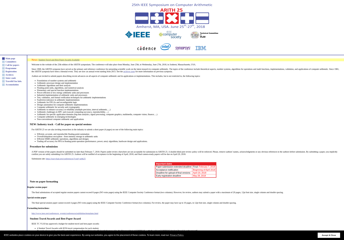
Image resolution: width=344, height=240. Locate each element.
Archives (10, 75)
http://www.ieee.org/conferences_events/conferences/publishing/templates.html (65, 213)
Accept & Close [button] (329, 235)
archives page (129, 71)
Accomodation (12, 84)
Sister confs (11, 78)
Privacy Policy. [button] (177, 235)
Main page (10, 58)
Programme (11, 68)
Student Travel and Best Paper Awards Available (59, 60)
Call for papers (12, 65)
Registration (11, 71)
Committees (11, 62)
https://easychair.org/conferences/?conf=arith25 (66, 159)
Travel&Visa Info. (14, 81)
